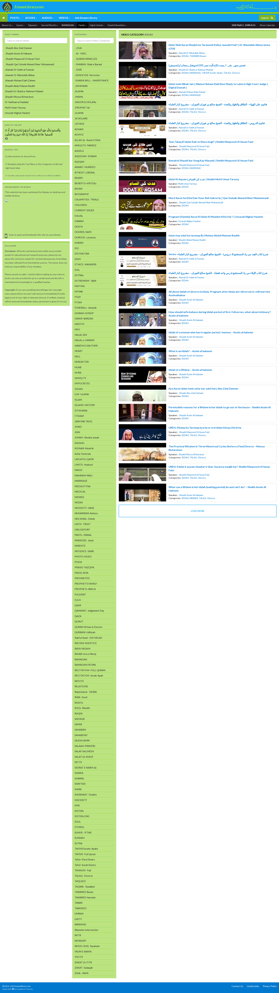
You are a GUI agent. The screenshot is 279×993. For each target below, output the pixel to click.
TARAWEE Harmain (85, 897)
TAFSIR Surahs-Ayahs (212, 73)
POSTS (14, 17)
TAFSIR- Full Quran (85, 854)
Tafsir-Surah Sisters (85, 864)
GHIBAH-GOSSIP (84, 313)
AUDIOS (47, 17)
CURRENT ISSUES (84, 210)
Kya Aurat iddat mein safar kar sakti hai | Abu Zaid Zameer (203, 388)
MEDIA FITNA (82, 486)
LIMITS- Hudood (84, 464)
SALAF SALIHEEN (84, 751)
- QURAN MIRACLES (86, 58)
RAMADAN (68, 25)
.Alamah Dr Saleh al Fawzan (191, 109)
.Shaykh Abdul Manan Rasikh (192, 240)
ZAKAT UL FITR (83, 962)
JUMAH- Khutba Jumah (87, 437)
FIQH (78, 296)
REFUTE (79, 681)
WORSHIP (80, 940)
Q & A (78, 599)
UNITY (78, 919)
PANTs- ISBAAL (83, 534)
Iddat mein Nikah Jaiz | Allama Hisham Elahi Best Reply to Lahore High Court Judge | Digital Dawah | (218, 85)
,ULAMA (79, 112)
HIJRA (78, 372)
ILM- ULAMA (82, 394)
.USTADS (79, 123)
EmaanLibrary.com (29, 7)
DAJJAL (79, 215)
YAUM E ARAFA (83, 951)
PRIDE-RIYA (81, 572)
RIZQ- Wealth (82, 708)
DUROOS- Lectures (85, 237)
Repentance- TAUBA (86, 691)
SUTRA (78, 843)
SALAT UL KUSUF (84, 756)
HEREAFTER (82, 361)
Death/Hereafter (116, 25)
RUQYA (79, 713)
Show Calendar (267, 25)
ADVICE (79, 134)
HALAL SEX (81, 334)
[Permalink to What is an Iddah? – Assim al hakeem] (142, 356)
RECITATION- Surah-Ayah (89, 675)
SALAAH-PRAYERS (85, 745)
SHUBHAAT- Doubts (86, 794)
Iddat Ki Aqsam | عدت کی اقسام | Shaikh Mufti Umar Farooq (204, 179)
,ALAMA (79, 91)
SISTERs (79, 810)
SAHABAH (80, 729)
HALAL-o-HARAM (84, 340)
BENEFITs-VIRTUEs (85, 183)
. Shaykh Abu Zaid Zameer (190, 393)
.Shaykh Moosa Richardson (191, 454)
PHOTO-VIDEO (83, 556)
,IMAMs (79, 96)
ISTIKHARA (81, 410)
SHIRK (78, 789)
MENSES (194, 498)
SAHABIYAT (81, 735)
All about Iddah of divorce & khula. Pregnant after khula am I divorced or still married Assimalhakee (219, 293)
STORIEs (79, 827)
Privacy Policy (270, 986)
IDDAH (185, 56)
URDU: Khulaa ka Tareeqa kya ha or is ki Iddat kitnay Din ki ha (205, 427)
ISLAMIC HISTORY (85, 405)
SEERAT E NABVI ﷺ (86, 767)
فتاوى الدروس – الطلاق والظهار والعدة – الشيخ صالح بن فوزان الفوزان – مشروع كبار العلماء (217, 123)
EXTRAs (79, 275)
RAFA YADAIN (82, 648)
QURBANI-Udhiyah (85, 632)
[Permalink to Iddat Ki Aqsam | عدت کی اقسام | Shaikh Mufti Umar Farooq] (142, 184)
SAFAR (78, 724)
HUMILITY (80, 378)
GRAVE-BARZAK (84, 318)
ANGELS (79, 150)
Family (82, 25)
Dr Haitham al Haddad (16, 102)
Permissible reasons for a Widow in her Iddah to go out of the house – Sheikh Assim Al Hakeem (220, 409)
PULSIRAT (80, 594)
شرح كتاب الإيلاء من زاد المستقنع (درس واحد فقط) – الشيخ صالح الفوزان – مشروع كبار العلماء (218, 272)
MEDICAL (80, 491)
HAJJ (77, 329)
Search (265, 17)
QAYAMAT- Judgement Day (89, 610)
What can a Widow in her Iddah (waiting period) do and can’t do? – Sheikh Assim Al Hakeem (217, 488)
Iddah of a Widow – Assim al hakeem (190, 369)
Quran (19, 25)
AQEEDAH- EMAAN (86, 156)
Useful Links (253, 986)
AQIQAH (79, 161)
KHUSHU (79, 443)
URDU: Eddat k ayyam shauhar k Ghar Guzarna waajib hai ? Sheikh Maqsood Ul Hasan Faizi (219, 468)
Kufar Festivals (83, 453)
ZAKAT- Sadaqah (84, 967)
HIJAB (78, 367)
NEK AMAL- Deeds (85, 518)
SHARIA (79, 772)
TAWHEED (81, 908)
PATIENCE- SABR (84, 551)
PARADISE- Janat (84, 540)
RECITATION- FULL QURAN (90, 670)
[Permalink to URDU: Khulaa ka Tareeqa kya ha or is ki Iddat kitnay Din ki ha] (142, 432)
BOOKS (31, 17)
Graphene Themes (25, 989)
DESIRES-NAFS (83, 231)
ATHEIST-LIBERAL (85, 172)
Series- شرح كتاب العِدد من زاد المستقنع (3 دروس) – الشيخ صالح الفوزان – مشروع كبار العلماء (218, 254)
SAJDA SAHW (82, 740)
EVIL (77, 269)
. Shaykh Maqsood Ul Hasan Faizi (193, 146)
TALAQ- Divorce (232, 73)
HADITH (79, 323)
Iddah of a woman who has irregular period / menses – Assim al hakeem (211, 332)
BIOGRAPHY (82, 194)
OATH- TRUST (83, 524)
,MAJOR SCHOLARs (85, 102)
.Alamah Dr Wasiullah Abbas (191, 53)
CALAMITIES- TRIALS (87, 199)
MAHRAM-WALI (84, 475)
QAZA (78, 616)
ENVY (78, 259)
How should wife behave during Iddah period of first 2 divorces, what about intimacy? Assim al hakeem (220, 313)
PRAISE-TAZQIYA (84, 567)
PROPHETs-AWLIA (85, 588)
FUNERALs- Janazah (86, 307)
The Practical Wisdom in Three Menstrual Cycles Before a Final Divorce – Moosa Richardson (217, 448)
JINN (77, 432)
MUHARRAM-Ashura (86, 513)
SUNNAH (79, 837)
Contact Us (237, 986)
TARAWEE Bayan (198, 56)
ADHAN (79, 129)
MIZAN (79, 502)
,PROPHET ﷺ (82, 107)
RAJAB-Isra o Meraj (85, 653)
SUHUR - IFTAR (83, 832)
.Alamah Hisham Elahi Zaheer (192, 92)
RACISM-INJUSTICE (86, 643)
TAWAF (79, 902)
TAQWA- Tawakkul (85, 886)
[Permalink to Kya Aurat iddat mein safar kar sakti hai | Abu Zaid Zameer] (142, 393)
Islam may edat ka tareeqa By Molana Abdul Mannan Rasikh (204, 235)
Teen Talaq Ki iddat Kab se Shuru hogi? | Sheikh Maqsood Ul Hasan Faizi (211, 141)
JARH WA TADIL (84, 421)
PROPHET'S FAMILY (86, 583)
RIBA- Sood (81, 697)
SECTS (78, 762)
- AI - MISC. (81, 53)
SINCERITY (81, 800)
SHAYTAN (80, 783)
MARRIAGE (195, 73)
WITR (78, 935)
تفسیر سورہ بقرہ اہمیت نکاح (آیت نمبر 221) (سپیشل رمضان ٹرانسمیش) (207, 65)
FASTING (80, 286)
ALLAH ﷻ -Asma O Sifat (87, 140)
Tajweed (32, 25)
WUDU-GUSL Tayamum (87, 946)
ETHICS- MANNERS (85, 264)
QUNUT (79, 621)
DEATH (79, 226)
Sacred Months (49, 25)
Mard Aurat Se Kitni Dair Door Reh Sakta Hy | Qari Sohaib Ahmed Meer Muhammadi (219, 197)
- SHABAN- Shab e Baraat (88, 64)
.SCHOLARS (81, 118)
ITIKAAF (79, 415)
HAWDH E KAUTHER (86, 345)
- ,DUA (78, 48)
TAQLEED (80, 881)
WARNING (80, 924)
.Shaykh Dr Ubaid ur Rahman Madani (195, 69)
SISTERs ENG (82, 816)
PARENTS (80, 545)
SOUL (78, 821)
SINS (77, 805)
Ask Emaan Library (86, 17)
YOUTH (79, 956)
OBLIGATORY (82, 529)
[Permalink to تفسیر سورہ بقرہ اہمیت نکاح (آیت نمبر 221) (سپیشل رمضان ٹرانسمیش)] (142, 70)
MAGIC (79, 469)
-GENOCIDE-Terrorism (87, 75)
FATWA (79, 291)
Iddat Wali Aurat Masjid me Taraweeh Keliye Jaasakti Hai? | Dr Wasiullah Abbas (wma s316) (219, 46)
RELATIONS (81, 686)
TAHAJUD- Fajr (83, 870)
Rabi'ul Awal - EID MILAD (88, 637)
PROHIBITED (82, 578)
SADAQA (80, 718)
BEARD (79, 177)
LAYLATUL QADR (84, 459)
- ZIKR (78, 69)
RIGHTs (79, 702)
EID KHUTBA (82, 253)
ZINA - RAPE (82, 973)
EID (77, 248)
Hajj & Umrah (96, 25)
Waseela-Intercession (86, 929)
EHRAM (79, 242)
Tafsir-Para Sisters (85, 859)
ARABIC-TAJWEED (85, 167)
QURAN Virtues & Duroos (88, 626)
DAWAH (79, 221)
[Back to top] (7, 986)
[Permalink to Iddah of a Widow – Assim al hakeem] (142, 374)
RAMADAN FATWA (85, 664)
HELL (77, 356)
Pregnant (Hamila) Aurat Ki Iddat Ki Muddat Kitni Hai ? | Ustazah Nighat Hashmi (216, 216)
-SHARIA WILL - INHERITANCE (92, 80)
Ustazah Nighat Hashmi (189, 221)
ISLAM (78, 399)
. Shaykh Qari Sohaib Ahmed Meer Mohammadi (200, 202)
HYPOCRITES (82, 383)
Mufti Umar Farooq (187, 183)
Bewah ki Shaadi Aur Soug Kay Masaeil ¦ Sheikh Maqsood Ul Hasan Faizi (211, 160)
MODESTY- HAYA (84, 507)
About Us (7, 25)
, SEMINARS (81, 85)
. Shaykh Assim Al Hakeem (190, 299)
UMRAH (79, 913)
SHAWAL (79, 778)
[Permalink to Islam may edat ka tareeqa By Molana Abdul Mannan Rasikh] (142, 240)
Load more (197, 510)
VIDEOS (64, 17)
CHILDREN (81, 204)
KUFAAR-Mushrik (84, 448)
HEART (79, 350)
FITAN (78, 302)
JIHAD (78, 426)
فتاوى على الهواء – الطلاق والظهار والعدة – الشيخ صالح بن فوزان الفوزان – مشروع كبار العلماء (218, 104)
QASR (78, 605)
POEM (78, 562)
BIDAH (78, 188)
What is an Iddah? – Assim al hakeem (190, 351)
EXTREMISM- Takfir (86, 280)
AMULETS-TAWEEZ (85, 145)
